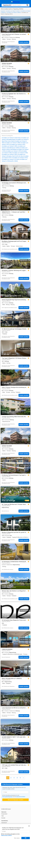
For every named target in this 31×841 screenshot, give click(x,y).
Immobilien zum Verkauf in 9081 (9, 146)
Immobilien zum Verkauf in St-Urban (10, 159)
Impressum (4, 822)
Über (3, 815)
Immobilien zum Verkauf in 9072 (20, 157)
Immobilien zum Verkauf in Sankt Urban (11, 137)
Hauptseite (3, 11)
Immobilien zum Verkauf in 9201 (17, 144)
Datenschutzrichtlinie (20, 796)
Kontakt (3, 818)
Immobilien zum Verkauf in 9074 (13, 151)
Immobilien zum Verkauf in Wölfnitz (14, 12)
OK (25, 838)
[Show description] (28, 34)
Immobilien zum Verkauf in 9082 (12, 142)
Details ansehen (23, 42)
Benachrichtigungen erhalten (15, 799)
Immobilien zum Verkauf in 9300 (20, 152)
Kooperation (4, 813)
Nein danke (17, 838)
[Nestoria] (15, 2)
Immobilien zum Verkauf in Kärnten (13, 11)
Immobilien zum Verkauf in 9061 (9, 154)
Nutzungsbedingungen (7, 796)
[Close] (29, 826)
